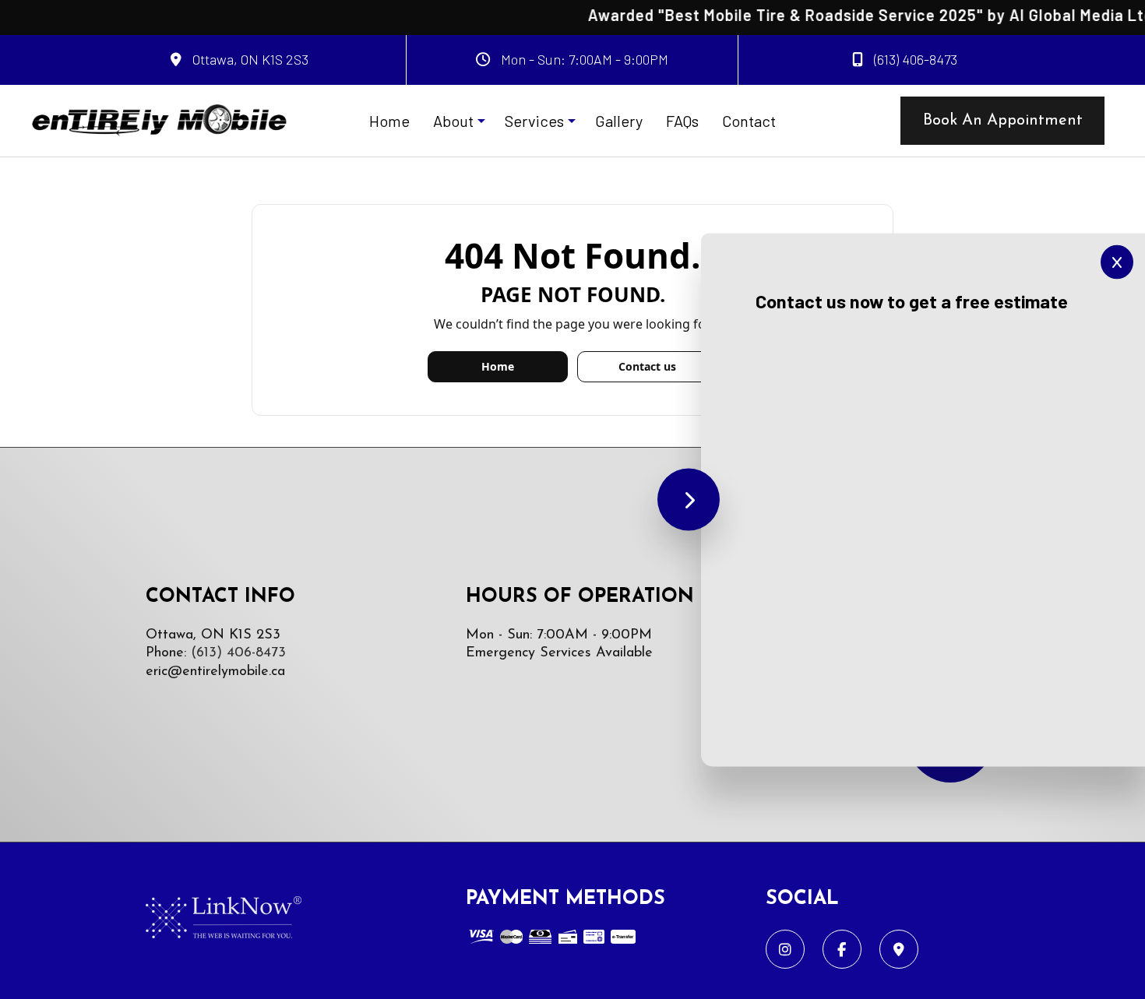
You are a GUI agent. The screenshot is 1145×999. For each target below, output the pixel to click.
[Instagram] (785, 949)
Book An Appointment (1003, 120)
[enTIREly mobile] (159, 118)
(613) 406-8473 (914, 59)
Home (389, 120)
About (453, 120)
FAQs (682, 120)
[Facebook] (842, 949)
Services (534, 120)
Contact (749, 120)
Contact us (647, 366)
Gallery (619, 120)
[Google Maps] (898, 949)
